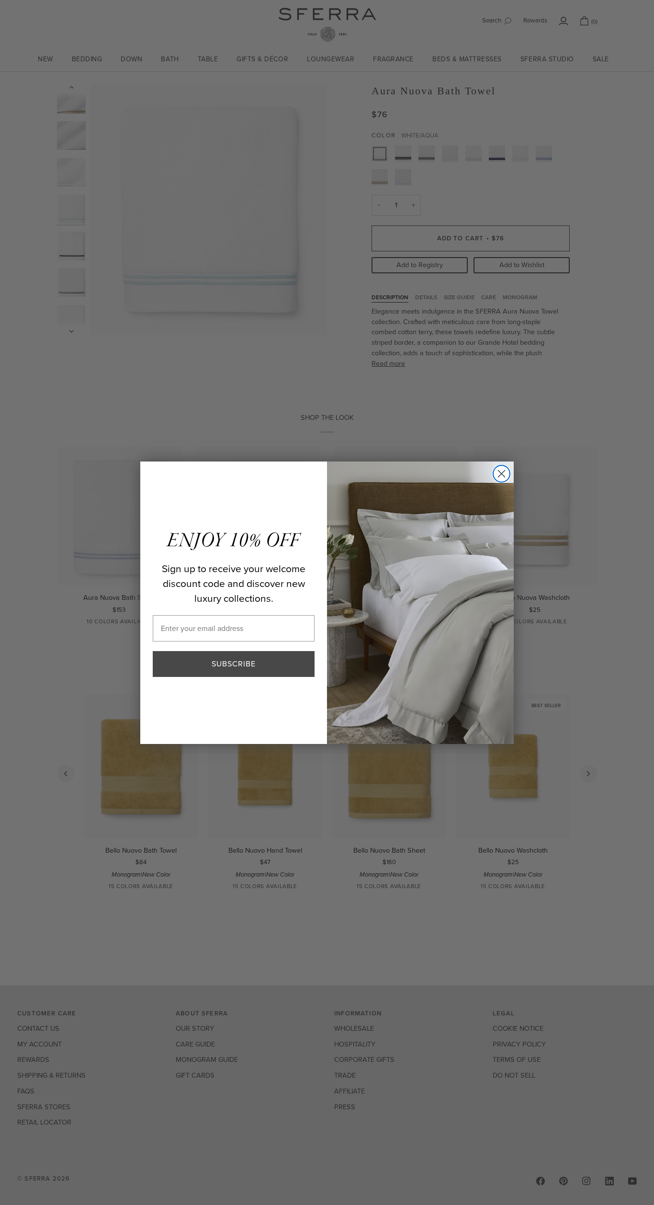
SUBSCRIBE (234, 663)
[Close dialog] (501, 473)
